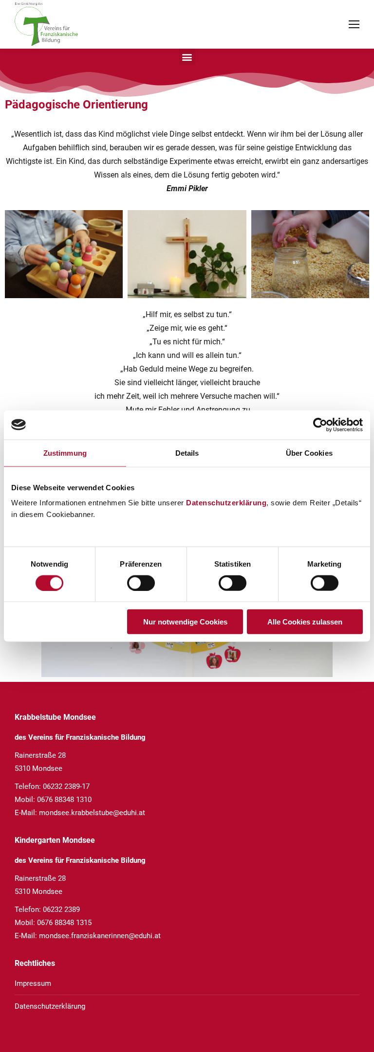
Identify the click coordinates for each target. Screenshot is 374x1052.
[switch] (141, 582)
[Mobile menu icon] (354, 24)
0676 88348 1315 (64, 922)
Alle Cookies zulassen (304, 622)
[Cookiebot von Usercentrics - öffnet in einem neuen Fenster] (320, 424)
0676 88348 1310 (64, 799)
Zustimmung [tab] (65, 452)
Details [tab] (187, 452)
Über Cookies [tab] (309, 452)
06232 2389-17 (66, 786)
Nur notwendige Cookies (185, 622)
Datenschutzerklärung (226, 503)
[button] (187, 57)
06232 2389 (61, 909)
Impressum (33, 983)
